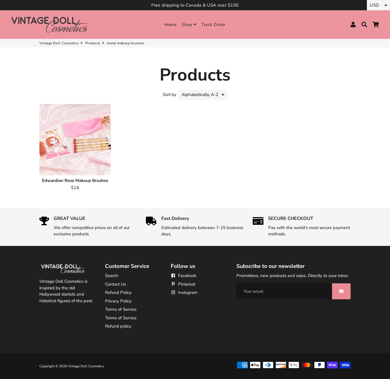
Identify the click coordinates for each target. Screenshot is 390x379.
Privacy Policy (118, 301)
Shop (188, 24)
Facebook (186, 275)
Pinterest (186, 284)
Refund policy (118, 326)
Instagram (187, 292)
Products (92, 43)
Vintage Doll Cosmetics (59, 43)
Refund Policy (118, 292)
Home (170, 24)
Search (111, 275)
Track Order (213, 24)
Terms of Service (120, 309)
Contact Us (115, 284)
